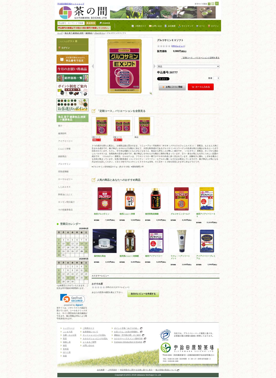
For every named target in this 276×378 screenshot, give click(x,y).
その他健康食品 (65, 209)
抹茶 (65, 345)
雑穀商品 (62, 156)
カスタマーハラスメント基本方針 (128, 338)
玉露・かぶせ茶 (69, 335)
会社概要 (172, 26)
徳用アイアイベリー (153, 256)
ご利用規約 (112, 370)
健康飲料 (62, 133)
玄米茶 (66, 349)
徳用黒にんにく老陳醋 (129, 256)
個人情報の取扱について (166, 370)
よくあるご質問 (89, 342)
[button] (72, 300)
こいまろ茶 (68, 332)
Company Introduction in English (128, 342)
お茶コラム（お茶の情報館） (126, 332)
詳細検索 (106, 23)
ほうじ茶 (67, 352)
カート (202, 26)
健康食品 (88, 33)
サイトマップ (187, 26)
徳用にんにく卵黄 (127, 214)
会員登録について (90, 332)
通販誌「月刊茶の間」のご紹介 (127, 335)
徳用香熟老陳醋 (152, 214)
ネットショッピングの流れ (94, 335)
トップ (60, 33)
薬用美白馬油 (100, 256)
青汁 (60, 126)
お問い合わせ (88, 345)
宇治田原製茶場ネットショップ (70, 4)
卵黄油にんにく (65, 194)
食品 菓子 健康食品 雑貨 (74, 33)
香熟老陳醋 (63, 171)
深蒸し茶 (67, 342)
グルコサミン (99, 33)
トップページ (68, 328)
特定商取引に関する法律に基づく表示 (136, 370)
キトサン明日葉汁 (66, 202)
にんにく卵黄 (64, 149)
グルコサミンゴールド (180, 214)
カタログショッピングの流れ (95, 338)
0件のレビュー (178, 46)
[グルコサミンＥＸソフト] (123, 66)
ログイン (215, 26)
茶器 (65, 356)
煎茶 (65, 338)
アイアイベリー (65, 141)
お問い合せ (157, 26)
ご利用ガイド (140, 26)
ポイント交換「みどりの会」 (126, 328)
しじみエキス (64, 187)
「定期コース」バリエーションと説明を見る (200, 58)
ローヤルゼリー (65, 179)
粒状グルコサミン (101, 214)
